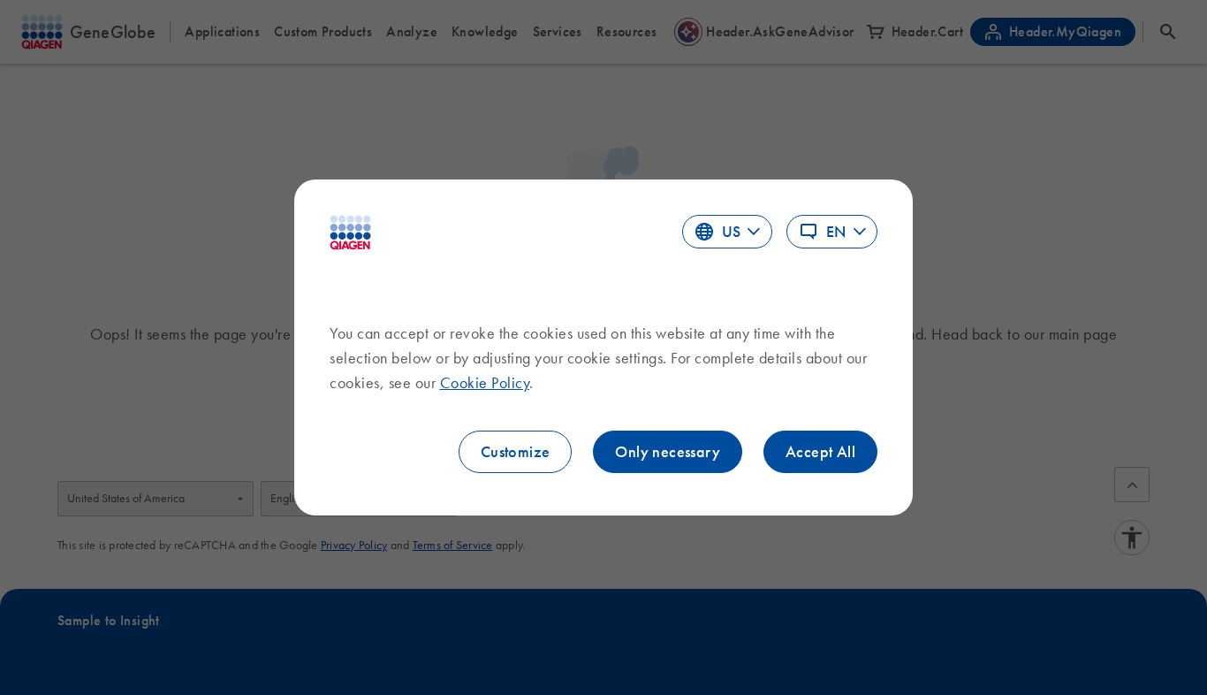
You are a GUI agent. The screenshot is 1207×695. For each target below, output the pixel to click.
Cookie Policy (485, 383)
